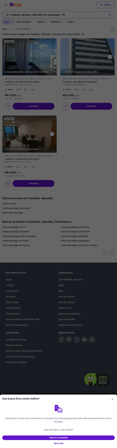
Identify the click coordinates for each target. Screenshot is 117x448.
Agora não (58, 443)
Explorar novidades (58, 437)
